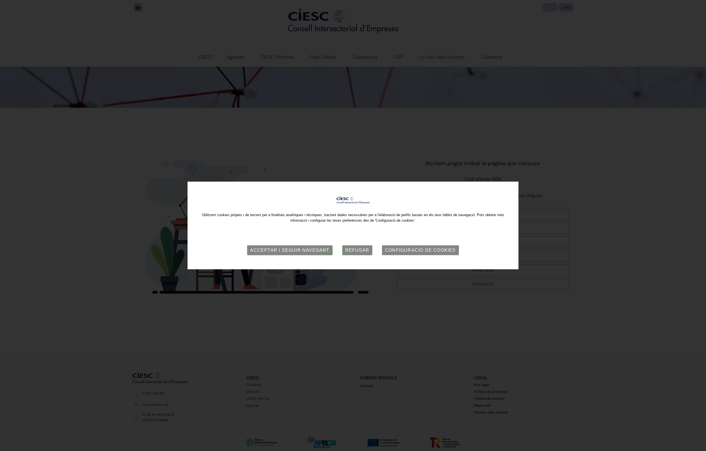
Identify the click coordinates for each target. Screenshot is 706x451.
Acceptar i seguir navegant (289, 250)
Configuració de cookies (420, 250)
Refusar (357, 250)
